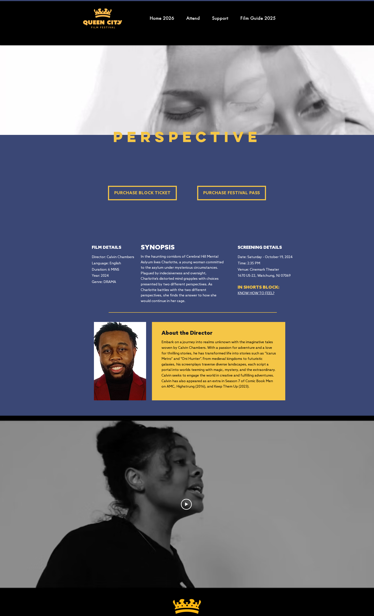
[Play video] (186, 504)
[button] (193, 18)
